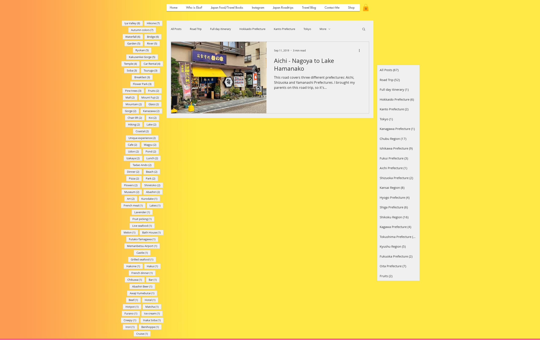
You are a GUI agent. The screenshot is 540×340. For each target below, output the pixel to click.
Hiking (135, 124)
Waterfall (134, 37)
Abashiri (154, 192)
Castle (143, 253)
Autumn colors (143, 30)
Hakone (134, 266)
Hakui (154, 266)
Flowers (132, 185)
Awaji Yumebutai (143, 293)
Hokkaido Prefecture (252, 29)
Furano (132, 313)
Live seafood (143, 226)
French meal (135, 205)
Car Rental (153, 64)
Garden (135, 43)
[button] (366, 7)
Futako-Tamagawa (143, 239)
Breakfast (143, 77)
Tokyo (307, 29)
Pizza (135, 178)
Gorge (132, 111)
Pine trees (134, 91)
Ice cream (153, 313)
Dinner (134, 172)
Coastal (143, 131)
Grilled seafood (143, 259)
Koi (154, 118)
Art (132, 199)
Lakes (156, 205)
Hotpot (133, 307)
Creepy (131, 320)
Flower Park (143, 84)
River (153, 43)
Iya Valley (133, 23)
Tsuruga (152, 70)
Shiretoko (153, 185)
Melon (131, 232)
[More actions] (360, 50)
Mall (131, 97)
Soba (133, 70)
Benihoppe (151, 327)
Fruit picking (143, 219)
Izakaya (134, 158)
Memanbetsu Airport (143, 246)
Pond (152, 151)
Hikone (154, 23)
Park (152, 178)
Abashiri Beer (143, 286)
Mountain (135, 104)
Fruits (155, 91)
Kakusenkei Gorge (143, 57)
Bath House (152, 232)
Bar (154, 280)
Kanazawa (152, 111)
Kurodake (150, 199)
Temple (132, 64)
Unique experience (143, 138)
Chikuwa (136, 280)
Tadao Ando (143, 165)
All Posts (176, 29)
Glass (155, 104)
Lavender (143, 212)
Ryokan (143, 50)
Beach (153, 172)
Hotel (151, 300)
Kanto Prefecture (284, 29)
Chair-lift (136, 118)
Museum (133, 192)
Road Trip (196, 29)
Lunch (153, 158)
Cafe (134, 145)
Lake (153, 124)
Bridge (154, 37)
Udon (135, 151)
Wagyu (151, 145)
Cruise (143, 334)
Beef (135, 300)
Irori (131, 327)
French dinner (143, 273)
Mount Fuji (151, 97)
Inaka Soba (153, 320)
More (323, 29)
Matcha (153, 307)
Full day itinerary (220, 29)
